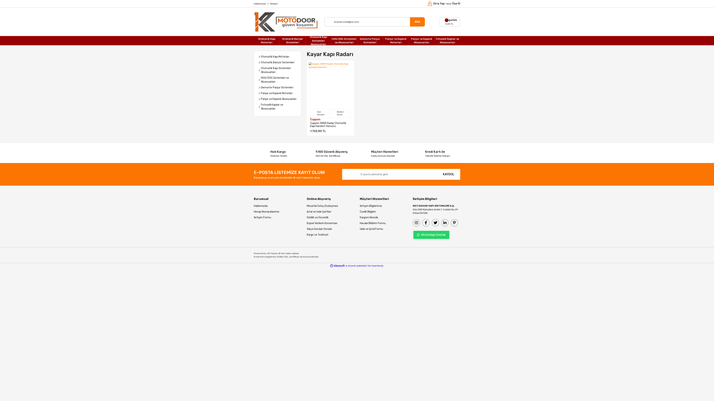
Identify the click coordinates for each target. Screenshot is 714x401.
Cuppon (315, 119)
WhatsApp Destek (433, 235)
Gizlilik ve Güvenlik (318, 217)
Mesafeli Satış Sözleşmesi (322, 206)
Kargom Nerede (369, 217)
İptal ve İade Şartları (319, 211)
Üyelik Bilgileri (368, 211)
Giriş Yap (439, 3)
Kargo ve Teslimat (317, 234)
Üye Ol (456, 3)
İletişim (274, 3)
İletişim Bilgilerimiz (371, 206)
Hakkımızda (260, 3)
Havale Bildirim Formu (373, 223)
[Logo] (286, 21)
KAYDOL (448, 174)
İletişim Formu (262, 217)
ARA (417, 21)
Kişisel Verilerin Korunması (322, 223)
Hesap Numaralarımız (266, 211)
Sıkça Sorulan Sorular (319, 229)
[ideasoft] (337, 266)
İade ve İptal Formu (371, 229)
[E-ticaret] (356, 266)
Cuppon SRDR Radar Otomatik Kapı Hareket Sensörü (328, 125)
